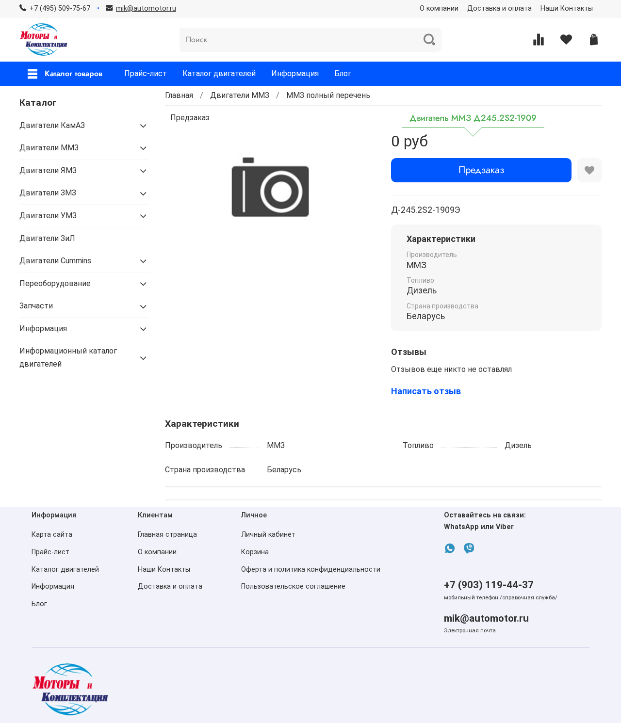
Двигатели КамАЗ (52, 125)
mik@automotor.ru (486, 618)
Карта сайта (52, 534)
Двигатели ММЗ (239, 95)
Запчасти (36, 305)
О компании (439, 8)
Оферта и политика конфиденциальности (310, 569)
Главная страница (167, 534)
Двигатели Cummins (55, 260)
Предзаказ (481, 170)
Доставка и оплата (499, 8)
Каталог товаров (73, 73)
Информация (295, 73)
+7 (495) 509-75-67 (60, 8)
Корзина (255, 552)
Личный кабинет (268, 534)
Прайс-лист (145, 73)
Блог (342, 73)
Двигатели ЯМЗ (48, 170)
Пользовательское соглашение (293, 586)
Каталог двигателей (219, 73)
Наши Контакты (566, 8)
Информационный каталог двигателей (68, 357)
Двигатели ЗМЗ (47, 192)
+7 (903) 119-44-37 (489, 585)
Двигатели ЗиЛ (47, 238)
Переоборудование (55, 283)
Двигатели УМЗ (48, 215)
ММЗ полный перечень (328, 95)
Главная (179, 95)
